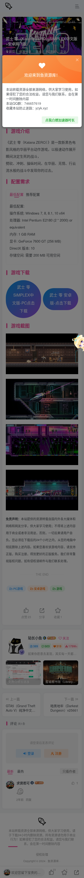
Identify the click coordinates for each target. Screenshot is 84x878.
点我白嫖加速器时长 (60, 120)
